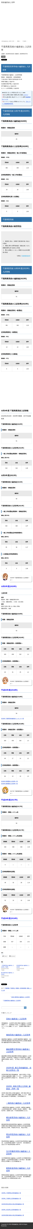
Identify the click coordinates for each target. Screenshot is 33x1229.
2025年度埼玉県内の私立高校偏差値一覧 (13, 1204)
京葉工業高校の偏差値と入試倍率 (20, 997)
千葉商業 (7, 988)
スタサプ (25, 94)
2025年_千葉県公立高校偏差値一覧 (11, 1198)
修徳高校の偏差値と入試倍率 (18, 1035)
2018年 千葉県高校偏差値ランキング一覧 (12, 718)
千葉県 (3, 56)
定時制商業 (23, 988)
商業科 (17, 988)
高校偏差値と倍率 (8, 2)
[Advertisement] (16, 23)
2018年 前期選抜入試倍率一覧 (9, 781)
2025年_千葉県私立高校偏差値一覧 (11, 1193)
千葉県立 (12, 988)
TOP (8, 41)
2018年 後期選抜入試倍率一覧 (9, 783)
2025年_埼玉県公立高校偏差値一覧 (11, 1209)
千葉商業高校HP (25, 256)
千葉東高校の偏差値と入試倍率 (12, 1000)
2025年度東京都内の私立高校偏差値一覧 (13, 1215)
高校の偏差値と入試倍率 (16, 1019)
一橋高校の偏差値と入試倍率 (18, 1103)
